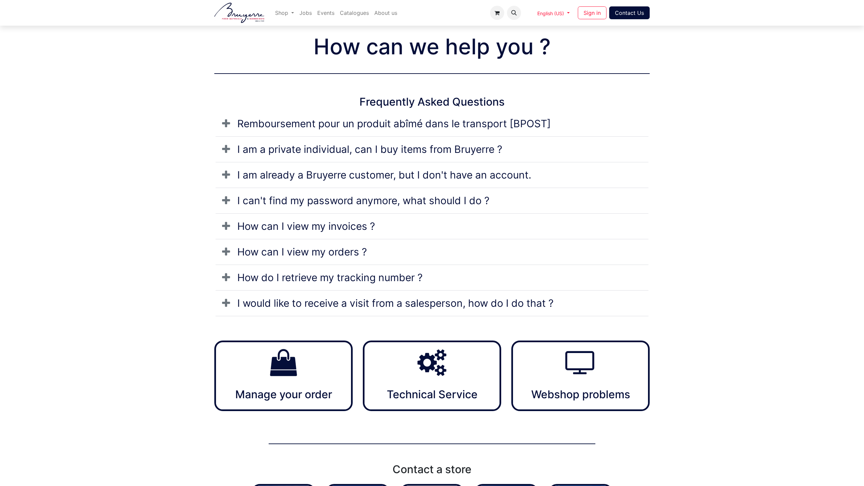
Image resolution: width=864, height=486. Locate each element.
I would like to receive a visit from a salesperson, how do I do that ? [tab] (395, 303)
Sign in (592, 12)
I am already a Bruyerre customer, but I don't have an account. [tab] (384, 175)
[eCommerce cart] (497, 13)
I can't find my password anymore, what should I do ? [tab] (363, 200)
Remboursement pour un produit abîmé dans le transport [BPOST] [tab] (394, 123)
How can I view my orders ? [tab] (302, 252)
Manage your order (283, 394)
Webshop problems (580, 394)
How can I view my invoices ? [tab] (306, 226)
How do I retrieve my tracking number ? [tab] (330, 277)
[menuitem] (284, 13)
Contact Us (629, 12)
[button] (514, 13)
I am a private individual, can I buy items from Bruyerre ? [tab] (369, 149)
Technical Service (432, 394)
